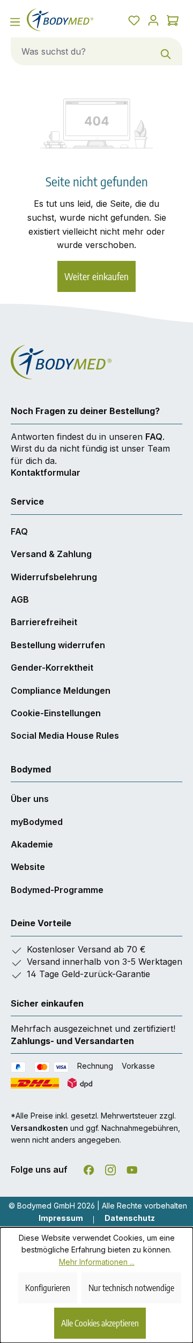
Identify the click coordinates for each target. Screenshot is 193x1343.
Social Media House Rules (65, 735)
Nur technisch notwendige (131, 1287)
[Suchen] (166, 51)
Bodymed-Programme (57, 889)
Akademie (32, 844)
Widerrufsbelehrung (54, 577)
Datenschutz (130, 1217)
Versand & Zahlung (51, 554)
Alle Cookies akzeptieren (100, 1323)
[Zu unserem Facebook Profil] (89, 1168)
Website (28, 866)
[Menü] (15, 21)
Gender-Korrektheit (52, 667)
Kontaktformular (45, 472)
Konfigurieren (47, 1287)
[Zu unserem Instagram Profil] (110, 1168)
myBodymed (37, 821)
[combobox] (81, 51)
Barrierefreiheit (44, 622)
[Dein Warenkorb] (172, 20)
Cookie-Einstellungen (56, 713)
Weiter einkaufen (96, 276)
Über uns (30, 798)
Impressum (61, 1217)
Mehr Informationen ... (97, 1261)
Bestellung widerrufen (58, 645)
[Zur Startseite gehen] (60, 20)
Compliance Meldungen (60, 690)
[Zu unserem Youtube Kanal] (132, 1168)
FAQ (153, 436)
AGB (20, 599)
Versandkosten (39, 1127)
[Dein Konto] (153, 20)
